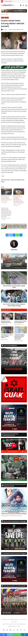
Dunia (7, 14)
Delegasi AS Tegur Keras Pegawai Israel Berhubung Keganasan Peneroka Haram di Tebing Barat (13, 265)
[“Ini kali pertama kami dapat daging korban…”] (7, 329)
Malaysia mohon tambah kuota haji (6, 321)
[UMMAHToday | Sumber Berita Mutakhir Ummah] (8, 5)
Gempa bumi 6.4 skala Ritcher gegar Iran (20, 321)
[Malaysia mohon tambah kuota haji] (7, 316)
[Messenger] (14, 235)
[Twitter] (10, 235)
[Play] (3, 451)
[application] (14, 445)
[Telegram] (20, 235)
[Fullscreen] (25, 451)
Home (3, 14)
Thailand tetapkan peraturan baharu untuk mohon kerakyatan (19, 337)
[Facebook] (7, 235)
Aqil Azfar (5, 29)
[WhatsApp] (17, 235)
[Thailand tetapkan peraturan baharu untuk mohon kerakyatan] (21, 329)
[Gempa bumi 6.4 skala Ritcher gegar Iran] (21, 316)
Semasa (6, 17)
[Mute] (22, 451)
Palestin (7, 258)
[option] (14, 261)
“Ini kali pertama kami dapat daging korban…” (7, 336)
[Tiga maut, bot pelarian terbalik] (7, 213)
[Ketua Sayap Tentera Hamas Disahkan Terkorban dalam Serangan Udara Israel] (6, 192)
